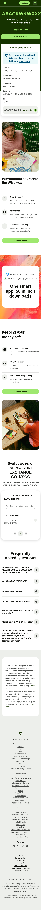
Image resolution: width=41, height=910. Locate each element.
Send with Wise (20, 36)
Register (24, 3)
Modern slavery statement (20, 868)
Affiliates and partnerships (20, 759)
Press (20, 749)
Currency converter (20, 817)
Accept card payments (20, 803)
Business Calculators (20, 837)
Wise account (21, 780)
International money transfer (20, 778)
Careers (20, 751)
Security (20, 746)
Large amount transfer (20, 785)
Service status (20, 754)
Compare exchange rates (20, 829)
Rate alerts (20, 827)
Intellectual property (20, 870)
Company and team (20, 744)
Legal (20, 855)
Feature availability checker (20, 769)
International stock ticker (20, 819)
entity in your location (29, 898)
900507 (22, 888)
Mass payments (20, 800)
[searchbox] (20, 506)
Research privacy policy (20, 815)
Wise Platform (20, 793)
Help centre (20, 761)
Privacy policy (20, 858)
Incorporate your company (20, 832)
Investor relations (20, 756)
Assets (20, 790)
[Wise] (5, 3)
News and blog (20, 812)
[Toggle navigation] (35, 3)
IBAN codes (20, 824)
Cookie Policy (21, 860)
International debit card (20, 783)
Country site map (20, 865)
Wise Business (20, 795)
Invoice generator (20, 834)
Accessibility (20, 766)
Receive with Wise (20, 30)
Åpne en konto (20, 240)
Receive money (20, 788)
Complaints (20, 863)
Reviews (20, 764)
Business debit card (20, 798)
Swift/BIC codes (20, 822)
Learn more (24, 61)
